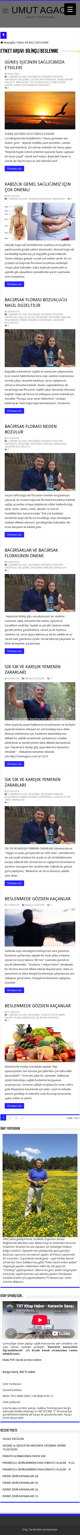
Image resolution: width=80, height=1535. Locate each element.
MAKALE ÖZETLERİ (34, 678)
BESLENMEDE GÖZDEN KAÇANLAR (38, 898)
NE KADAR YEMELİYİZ (47, 1017)
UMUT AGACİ (40, 10)
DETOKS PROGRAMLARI (43, 79)
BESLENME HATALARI (60, 317)
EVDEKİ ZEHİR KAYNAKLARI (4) (20, 1476)
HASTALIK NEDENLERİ (39, 198)
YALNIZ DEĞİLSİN (13, 1438)
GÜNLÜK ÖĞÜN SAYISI (53, 1015)
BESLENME (23, 79)
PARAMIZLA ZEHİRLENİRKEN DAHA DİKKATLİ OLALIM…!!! (37, 1469)
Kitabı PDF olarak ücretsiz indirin (22, 1359)
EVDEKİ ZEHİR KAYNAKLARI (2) (20, 1489)
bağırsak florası (26, 317)
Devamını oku (14, 168)
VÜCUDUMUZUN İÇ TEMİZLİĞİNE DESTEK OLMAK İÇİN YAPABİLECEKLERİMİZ (35, 84)
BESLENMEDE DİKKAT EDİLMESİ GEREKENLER (28, 320)
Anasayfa (9, 42)
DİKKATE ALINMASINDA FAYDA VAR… (25, 1456)
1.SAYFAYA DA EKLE (17, 76)
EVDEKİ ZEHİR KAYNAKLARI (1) (20, 1496)
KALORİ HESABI (13, 1017)
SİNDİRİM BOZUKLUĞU (17, 446)
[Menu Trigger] (70, 9)
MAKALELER (22, 82)
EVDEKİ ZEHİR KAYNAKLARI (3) (20, 1482)
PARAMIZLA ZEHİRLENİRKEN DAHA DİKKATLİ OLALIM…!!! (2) (38, 1462)
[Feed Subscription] (78, 51)
